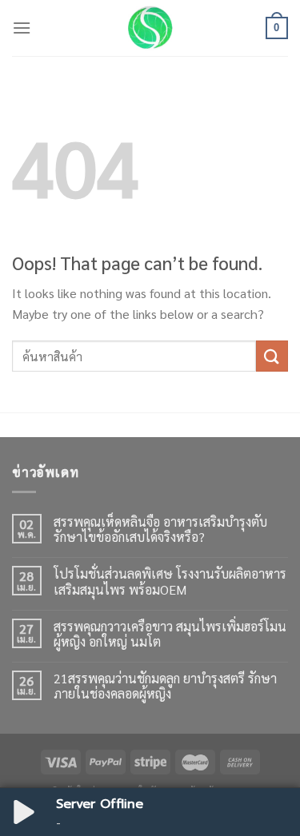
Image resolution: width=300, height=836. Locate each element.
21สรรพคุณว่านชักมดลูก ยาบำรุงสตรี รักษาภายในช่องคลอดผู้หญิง (165, 686)
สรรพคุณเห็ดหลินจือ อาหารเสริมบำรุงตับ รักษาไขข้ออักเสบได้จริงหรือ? (160, 529)
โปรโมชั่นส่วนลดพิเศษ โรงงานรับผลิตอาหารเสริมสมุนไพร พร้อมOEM (170, 581)
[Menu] (21, 27)
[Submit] (272, 356)
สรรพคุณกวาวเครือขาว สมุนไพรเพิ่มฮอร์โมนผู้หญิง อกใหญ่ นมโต (170, 634)
